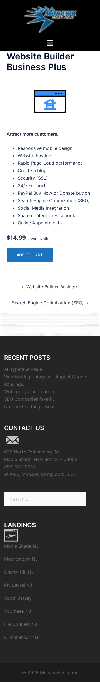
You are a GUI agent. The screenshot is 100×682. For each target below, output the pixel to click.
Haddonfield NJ (20, 624)
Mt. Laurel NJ (18, 585)
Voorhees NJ (17, 611)
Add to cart (30, 254)
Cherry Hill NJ (19, 572)
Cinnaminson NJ (21, 637)
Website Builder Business (52, 286)
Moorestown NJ (21, 559)
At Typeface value (23, 369)
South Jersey (18, 598)
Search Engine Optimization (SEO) (48, 303)
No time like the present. (30, 406)
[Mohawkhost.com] (50, 19)
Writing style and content (30, 391)
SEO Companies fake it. (29, 399)
